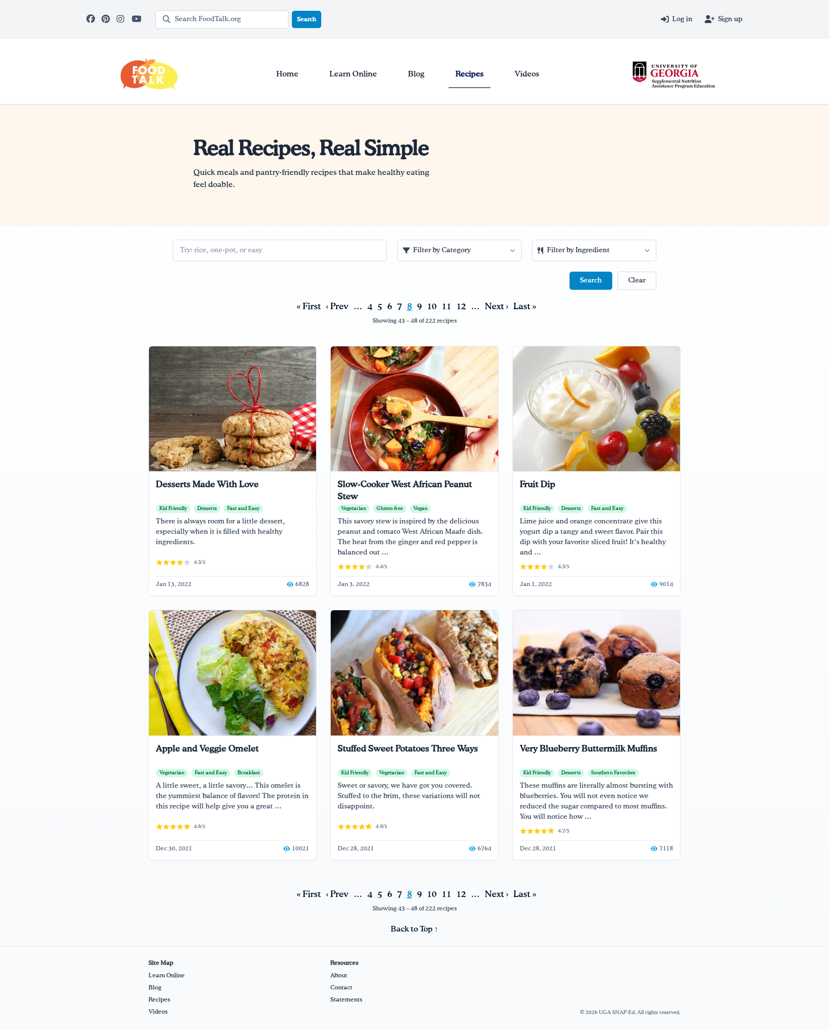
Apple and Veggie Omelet (207, 749)
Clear (636, 280)
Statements (346, 1000)
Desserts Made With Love (207, 484)
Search (306, 19)
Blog (155, 988)
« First (309, 306)
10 (432, 306)
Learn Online (167, 976)
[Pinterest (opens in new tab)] (106, 19)
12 (461, 306)
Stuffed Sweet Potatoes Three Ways (408, 749)
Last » (524, 306)
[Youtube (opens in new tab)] (137, 19)
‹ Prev (337, 306)
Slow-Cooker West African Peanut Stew (405, 490)
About (338, 976)
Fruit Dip (537, 484)
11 (446, 306)
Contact (341, 988)
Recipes (159, 1000)
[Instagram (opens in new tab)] (122, 19)
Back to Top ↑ (414, 929)
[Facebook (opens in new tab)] (91, 19)
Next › (496, 306)
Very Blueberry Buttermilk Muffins (588, 749)
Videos (158, 1012)
